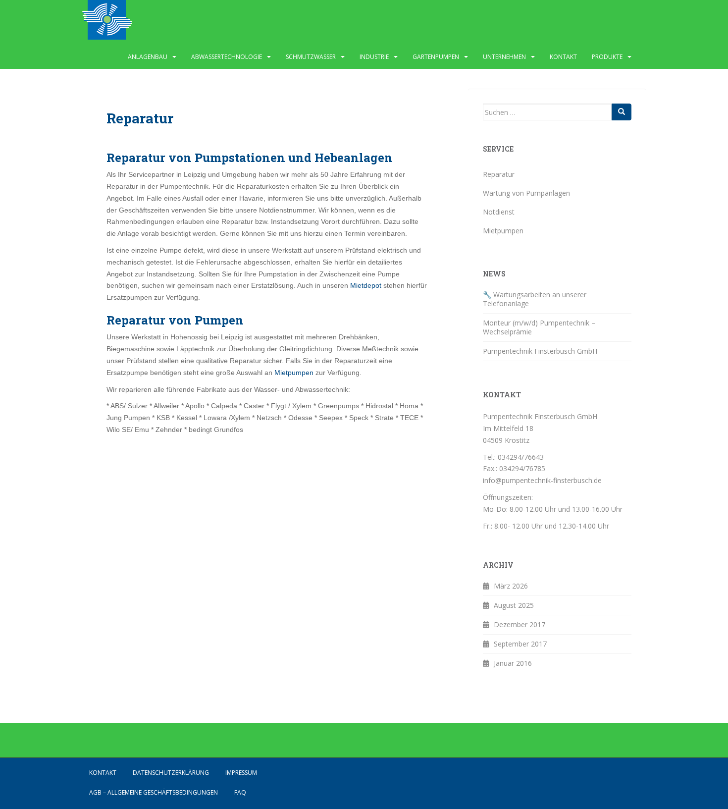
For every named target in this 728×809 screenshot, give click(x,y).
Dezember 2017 (519, 624)
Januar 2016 (513, 663)
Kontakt (563, 57)
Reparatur (499, 174)
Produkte (607, 57)
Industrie (374, 57)
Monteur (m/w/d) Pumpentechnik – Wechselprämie (539, 327)
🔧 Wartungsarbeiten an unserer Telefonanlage (534, 299)
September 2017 (520, 643)
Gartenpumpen (436, 57)
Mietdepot (365, 285)
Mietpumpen (294, 373)
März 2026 (511, 586)
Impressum (241, 772)
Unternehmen (504, 57)
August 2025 (514, 605)
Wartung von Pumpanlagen (526, 193)
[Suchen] (621, 112)
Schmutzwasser (311, 57)
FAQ (240, 792)
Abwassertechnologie (226, 57)
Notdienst (499, 211)
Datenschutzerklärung (171, 772)
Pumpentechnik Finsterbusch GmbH (540, 351)
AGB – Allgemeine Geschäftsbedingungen (153, 792)
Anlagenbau (147, 57)
